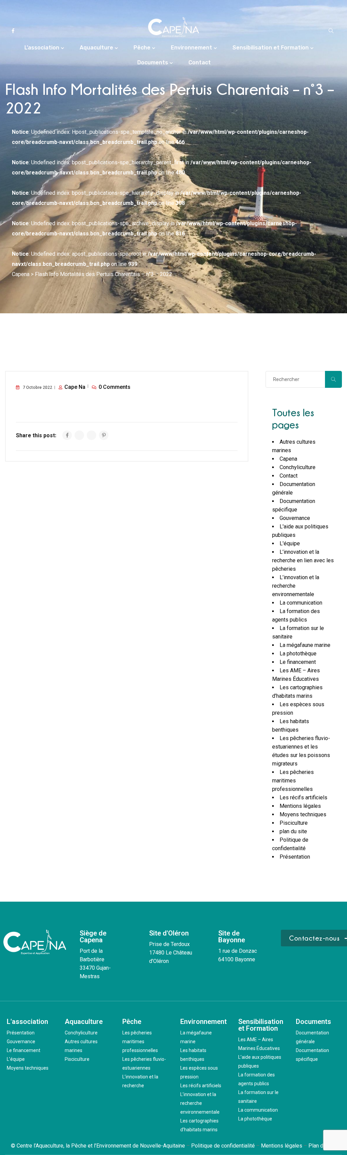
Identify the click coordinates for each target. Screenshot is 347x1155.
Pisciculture (294, 823)
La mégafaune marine (305, 645)
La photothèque (298, 653)
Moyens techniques (303, 814)
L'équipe (290, 543)
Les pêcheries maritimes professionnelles (293, 780)
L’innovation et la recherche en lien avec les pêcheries (303, 560)
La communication (301, 603)
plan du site (293, 831)
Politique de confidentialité (223, 1145)
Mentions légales (300, 806)
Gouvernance (295, 518)
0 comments (114, 387)
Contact (199, 62)
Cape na (74, 387)
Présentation (295, 857)
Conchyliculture (297, 467)
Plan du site (322, 1145)
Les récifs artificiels (303, 797)
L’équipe (16, 1059)
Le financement (298, 662)
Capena (288, 459)
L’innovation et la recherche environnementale (200, 1103)
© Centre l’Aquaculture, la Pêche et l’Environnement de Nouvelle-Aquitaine (98, 1145)
